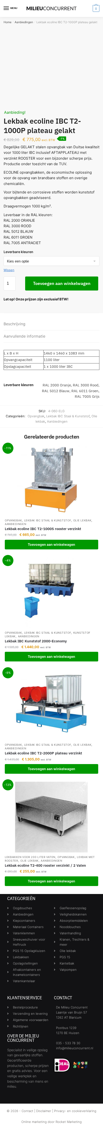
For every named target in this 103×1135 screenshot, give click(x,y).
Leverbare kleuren (18, 252)
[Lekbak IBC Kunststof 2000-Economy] (51, 592)
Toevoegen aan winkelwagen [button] (51, 544)
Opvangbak (36, 416)
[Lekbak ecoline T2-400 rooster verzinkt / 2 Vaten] (51, 817)
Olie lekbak (82, 520)
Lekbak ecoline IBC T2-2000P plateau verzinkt (43, 753)
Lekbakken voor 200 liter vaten (30, 857)
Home (7, 22)
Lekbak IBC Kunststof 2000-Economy (36, 641)
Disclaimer (43, 1111)
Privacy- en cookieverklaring (75, 1111)
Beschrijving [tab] (14, 323)
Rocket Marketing (69, 1122)
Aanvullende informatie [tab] (24, 336)
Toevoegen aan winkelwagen (62, 283)
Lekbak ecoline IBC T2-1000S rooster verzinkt (43, 528)
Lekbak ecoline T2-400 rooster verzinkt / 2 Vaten (45, 865)
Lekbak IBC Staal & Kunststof (68, 416)
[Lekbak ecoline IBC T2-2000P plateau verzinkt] (51, 705)
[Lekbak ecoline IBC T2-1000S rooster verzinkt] (51, 480)
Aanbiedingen (24, 22)
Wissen (9, 270)
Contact (27, 1111)
